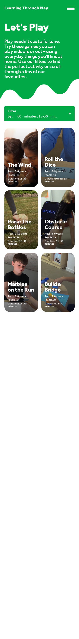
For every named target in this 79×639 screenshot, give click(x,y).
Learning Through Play (26, 7)
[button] (73, 8)
